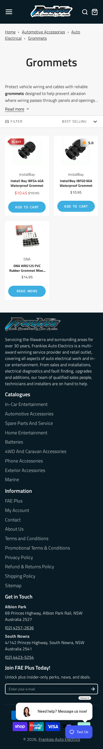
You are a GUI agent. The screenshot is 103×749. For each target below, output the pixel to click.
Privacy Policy (19, 557)
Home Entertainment (26, 432)
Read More (27, 291)
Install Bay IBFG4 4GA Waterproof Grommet (27, 176)
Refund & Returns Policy (29, 566)
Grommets (37, 38)
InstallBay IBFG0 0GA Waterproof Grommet (76, 176)
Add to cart (27, 207)
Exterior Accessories (25, 470)
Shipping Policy (20, 576)
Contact (13, 519)
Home (10, 32)
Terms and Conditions (26, 538)
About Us (14, 529)
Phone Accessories (24, 461)
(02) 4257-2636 (19, 628)
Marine (12, 479)
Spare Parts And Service (29, 423)
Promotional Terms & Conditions (37, 548)
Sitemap (13, 585)
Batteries (14, 442)
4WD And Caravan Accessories (35, 451)
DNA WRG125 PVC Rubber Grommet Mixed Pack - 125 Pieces (27, 260)
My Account (17, 510)
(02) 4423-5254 (19, 657)
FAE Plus (13, 500)
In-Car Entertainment (26, 404)
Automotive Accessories (43, 32)
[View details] (33, 324)
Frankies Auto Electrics (59, 739)
